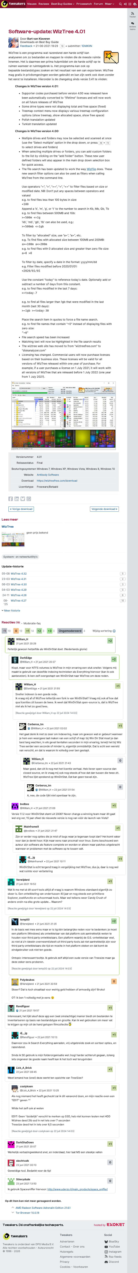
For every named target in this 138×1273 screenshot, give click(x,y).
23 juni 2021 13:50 (26, 1183)
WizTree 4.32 (19, 573)
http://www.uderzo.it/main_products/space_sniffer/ (77, 1189)
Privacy (64, 1261)
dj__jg (31, 857)
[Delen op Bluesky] (23, 499)
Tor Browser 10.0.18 (27, 1212)
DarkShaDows (25, 1142)
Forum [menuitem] (98, 3)
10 (123, 600)
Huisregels (66, 1251)
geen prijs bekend (37, 532)
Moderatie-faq (32, 623)
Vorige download (22, 509)
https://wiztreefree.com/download (57, 480)
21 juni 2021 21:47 (47, 830)
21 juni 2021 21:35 (47, 923)
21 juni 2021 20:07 (26, 1146)
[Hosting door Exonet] (109, 1225)
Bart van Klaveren (38, 38)
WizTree (8, 526)
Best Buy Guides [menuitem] (61, 3)
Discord (114, 1261)
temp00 (25, 919)
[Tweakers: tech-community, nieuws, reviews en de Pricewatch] (13, 4)
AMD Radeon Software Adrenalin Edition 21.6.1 (43, 1207)
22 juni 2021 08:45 (26, 1071)
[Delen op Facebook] (10, 499)
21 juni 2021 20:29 (26, 643)
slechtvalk (22, 1160)
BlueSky (114, 1241)
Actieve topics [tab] (132, 27)
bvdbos (24, 804)
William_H (22, 639)
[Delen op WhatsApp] (29, 499)
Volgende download (103, 509)
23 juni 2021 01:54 (64, 789)
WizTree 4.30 (19, 584)
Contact (65, 1246)
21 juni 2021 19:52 (26, 884)
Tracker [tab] (132, 17)
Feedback (26, 46)
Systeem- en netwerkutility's (20, 556)
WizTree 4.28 (18, 595)
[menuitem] (120, 4)
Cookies (65, 1266)
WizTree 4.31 (18, 579)
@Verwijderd (27, 923)
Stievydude (23, 1179)
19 (62, 46)
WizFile (91, 169)
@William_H (26, 661)
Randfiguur (23, 1006)
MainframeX (31, 826)
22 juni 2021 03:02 (56, 728)
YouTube (114, 1246)
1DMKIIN (86, 46)
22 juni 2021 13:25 (49, 1090)
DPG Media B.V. (45, 1244)
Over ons (78, 1246)
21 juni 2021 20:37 (46, 661)
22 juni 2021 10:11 (56, 861)
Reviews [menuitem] (44, 3)
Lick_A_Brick (24, 1067)
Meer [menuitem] (108, 3)
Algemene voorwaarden (75, 1256)
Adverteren (67, 1241)
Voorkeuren (80, 1266)
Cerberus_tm (35, 724)
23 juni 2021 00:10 (26, 1165)
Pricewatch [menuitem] (84, 3)
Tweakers (8, 1244)
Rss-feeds (115, 1256)
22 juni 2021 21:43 (61, 763)
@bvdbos (29, 830)
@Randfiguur (27, 1037)
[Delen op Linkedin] (16, 499)
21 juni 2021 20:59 (47, 983)
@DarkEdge (30, 688)
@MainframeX (35, 861)
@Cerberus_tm (40, 763)
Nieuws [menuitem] (32, 3)
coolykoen (26, 1086)
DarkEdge (26, 657)
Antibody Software (48, 474)
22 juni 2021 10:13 (47, 1037)
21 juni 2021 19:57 (29, 1010)
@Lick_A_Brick (28, 1090)
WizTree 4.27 (18, 600)
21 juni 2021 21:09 (45, 808)
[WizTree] (13, 539)
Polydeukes (27, 979)
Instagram (115, 1251)
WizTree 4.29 (18, 589)
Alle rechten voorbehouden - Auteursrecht (28, 1247)
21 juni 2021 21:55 (50, 688)
